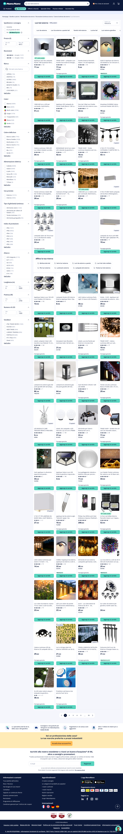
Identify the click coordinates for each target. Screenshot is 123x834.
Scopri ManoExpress (48, 798)
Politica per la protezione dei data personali (57, 825)
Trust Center (78, 825)
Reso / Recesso (8, 784)
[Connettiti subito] (114, 4)
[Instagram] (91, 799)
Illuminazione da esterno (28, 16)
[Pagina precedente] (61, 715)
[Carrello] (118, 4)
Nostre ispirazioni (48, 792)
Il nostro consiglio (47, 781)
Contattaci (6, 790)
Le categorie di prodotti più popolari (54, 784)
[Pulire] (88, 4)
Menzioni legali (37, 825)
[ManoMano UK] (48, 806)
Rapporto (56, 828)
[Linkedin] (82, 799)
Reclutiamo (6, 798)
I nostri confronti (47, 787)
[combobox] (111, 23)
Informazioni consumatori (110, 825)
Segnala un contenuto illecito (12, 792)
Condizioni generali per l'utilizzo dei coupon (17, 804)
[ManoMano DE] (52, 806)
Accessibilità (65, 828)
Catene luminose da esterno (62, 16)
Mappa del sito (25, 825)
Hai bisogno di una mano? (11, 787)
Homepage (5, 16)
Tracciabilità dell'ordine (10, 781)
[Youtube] (96, 799)
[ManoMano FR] (43, 806)
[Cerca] (26, 3)
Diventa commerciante (10, 795)
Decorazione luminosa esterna (44, 16)
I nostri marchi (47, 790)
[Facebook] (87, 799)
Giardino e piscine (14, 16)
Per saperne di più (80, 770)
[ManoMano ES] (57, 806)
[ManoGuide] (118, 829)
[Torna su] (117, 806)
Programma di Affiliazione (11, 801)
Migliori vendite (47, 795)
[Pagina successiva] (92, 715)
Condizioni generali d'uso (92, 825)
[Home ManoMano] (12, 4)
